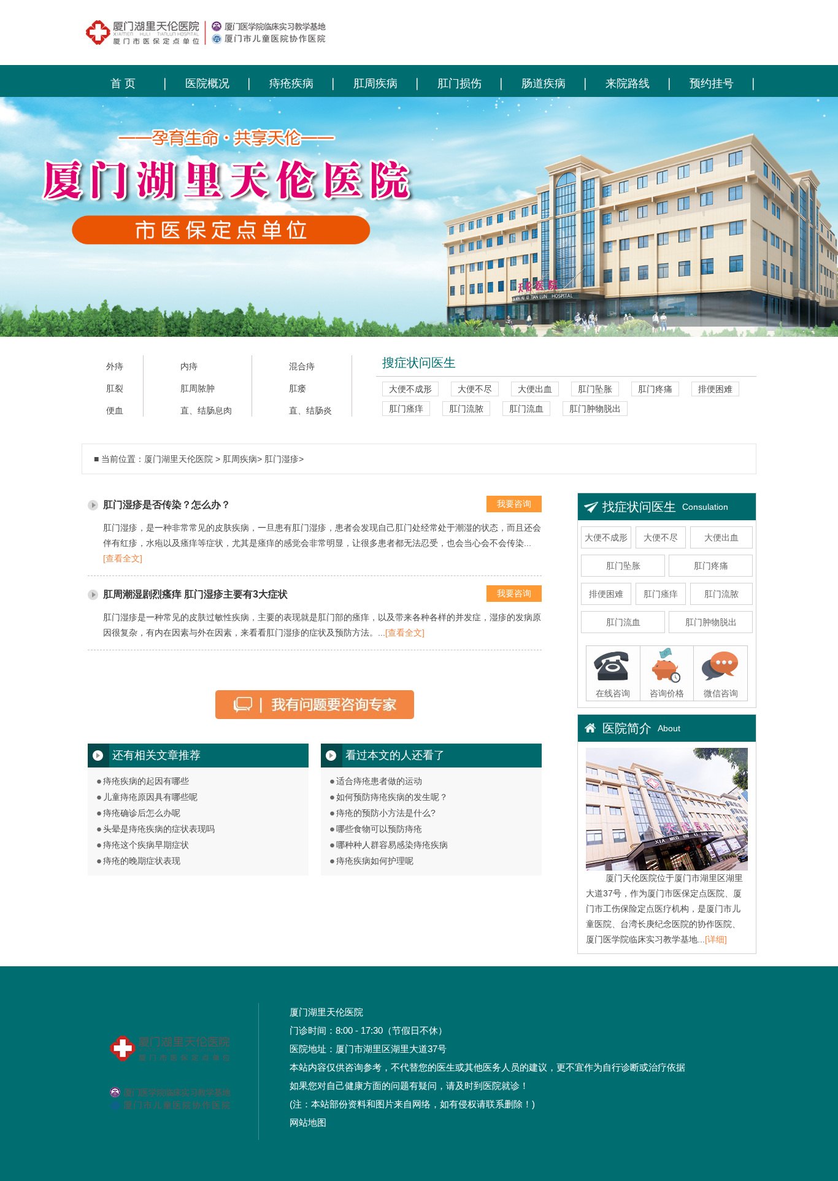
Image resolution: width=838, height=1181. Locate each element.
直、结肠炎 (310, 410)
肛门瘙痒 (406, 409)
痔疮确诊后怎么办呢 (141, 813)
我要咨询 (514, 504)
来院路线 (627, 83)
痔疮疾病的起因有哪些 (146, 781)
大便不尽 (475, 389)
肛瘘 (297, 388)
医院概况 (207, 83)
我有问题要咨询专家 (314, 709)
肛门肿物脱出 (595, 409)
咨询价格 (667, 693)
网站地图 (308, 1122)
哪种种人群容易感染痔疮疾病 (392, 845)
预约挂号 (712, 83)
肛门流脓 (466, 409)
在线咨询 (613, 693)
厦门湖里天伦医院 (178, 459)
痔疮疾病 (291, 83)
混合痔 (302, 366)
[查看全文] (122, 558)
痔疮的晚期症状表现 (141, 861)
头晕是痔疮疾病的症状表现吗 (159, 829)
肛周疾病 (375, 83)
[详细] (716, 939)
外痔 (114, 366)
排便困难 (715, 389)
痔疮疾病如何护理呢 (374, 861)
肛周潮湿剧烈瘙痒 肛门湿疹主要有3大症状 (195, 594)
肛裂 (114, 388)
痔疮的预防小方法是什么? (386, 813)
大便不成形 (410, 389)
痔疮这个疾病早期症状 (146, 845)
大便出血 (535, 389)
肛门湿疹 (281, 459)
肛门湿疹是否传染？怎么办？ (167, 504)
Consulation (705, 507)
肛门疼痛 (655, 389)
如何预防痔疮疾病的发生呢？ (392, 797)
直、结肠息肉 (206, 410)
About (669, 728)
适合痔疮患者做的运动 (379, 781)
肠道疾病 (543, 83)
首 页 (123, 83)
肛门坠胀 (595, 389)
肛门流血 (526, 409)
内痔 (189, 366)
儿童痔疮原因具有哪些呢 (150, 797)
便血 (114, 410)
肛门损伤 (459, 83)
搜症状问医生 (419, 362)
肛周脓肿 (197, 388)
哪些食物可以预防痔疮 (379, 829)
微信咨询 (721, 693)
